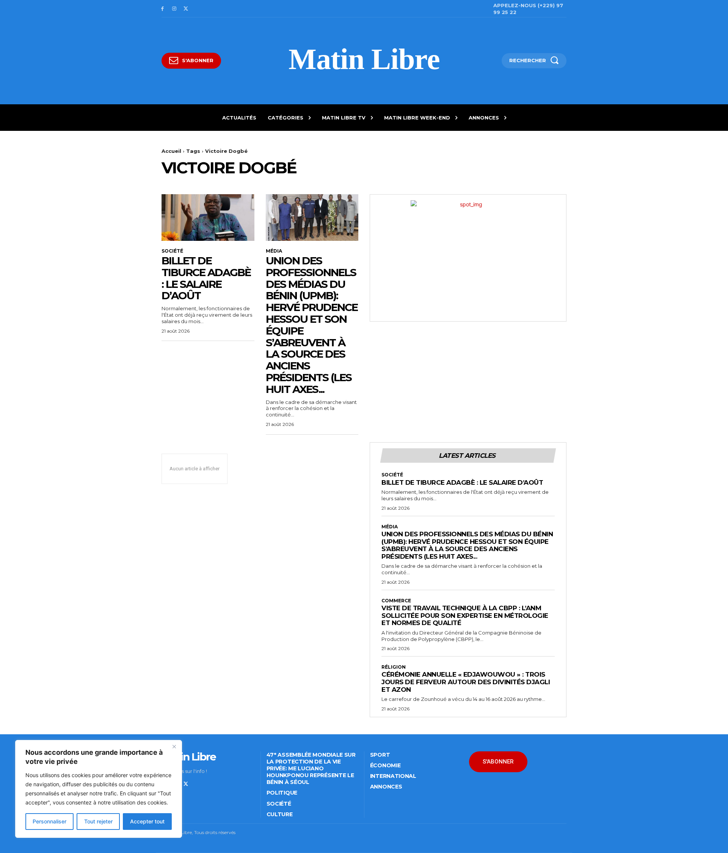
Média (274, 251)
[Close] (174, 746)
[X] (186, 9)
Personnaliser (49, 821)
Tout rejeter (98, 821)
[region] (98, 789)
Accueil (171, 151)
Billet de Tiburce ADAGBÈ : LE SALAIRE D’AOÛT (206, 278)
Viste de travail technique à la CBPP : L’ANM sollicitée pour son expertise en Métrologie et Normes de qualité (464, 615)
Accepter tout (147, 821)
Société (172, 251)
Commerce (396, 600)
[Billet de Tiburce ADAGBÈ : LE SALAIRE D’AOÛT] (208, 217)
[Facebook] (162, 9)
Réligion (393, 667)
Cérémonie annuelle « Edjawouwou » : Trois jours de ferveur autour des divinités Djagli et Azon (465, 682)
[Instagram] (174, 9)
